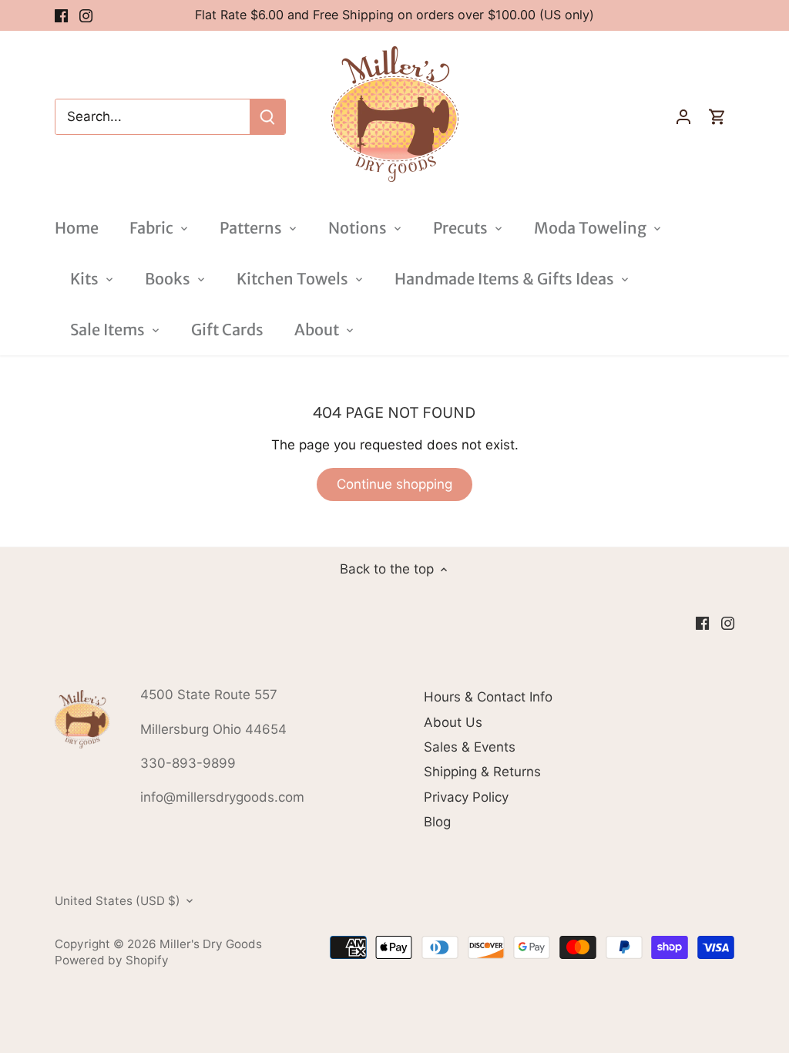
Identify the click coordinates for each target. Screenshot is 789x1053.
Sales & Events (469, 747)
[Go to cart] (717, 117)
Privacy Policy (466, 797)
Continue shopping (394, 484)
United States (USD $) (117, 901)
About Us (453, 722)
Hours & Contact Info (488, 697)
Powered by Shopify (112, 960)
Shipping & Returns (482, 771)
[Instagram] (85, 15)
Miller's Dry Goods (210, 944)
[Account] (683, 117)
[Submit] (267, 116)
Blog (437, 821)
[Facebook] (61, 15)
